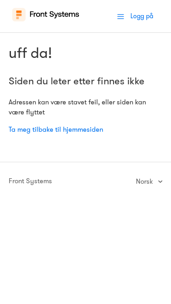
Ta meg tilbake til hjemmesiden (56, 129)
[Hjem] (46, 21)
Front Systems (30, 181)
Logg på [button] (141, 16)
